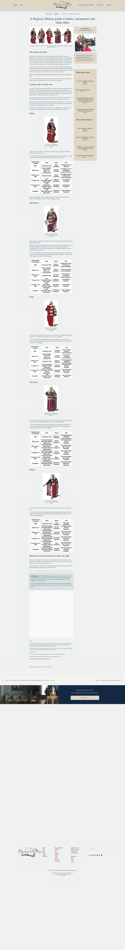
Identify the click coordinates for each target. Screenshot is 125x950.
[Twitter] (93, 855)
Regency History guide (34, 666)
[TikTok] (95, 855)
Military (56, 854)
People (56, 856)
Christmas (57, 859)
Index (72, 859)
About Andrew (74, 852)
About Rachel (74, 851)
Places (56, 857)
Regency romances (75, 849)
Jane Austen (57, 861)
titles (41, 666)
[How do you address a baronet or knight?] (85, 78)
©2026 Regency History (72, 870)
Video (72, 861)
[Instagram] (91, 855)
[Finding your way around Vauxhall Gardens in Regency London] (85, 144)
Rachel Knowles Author (86, 5)
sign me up (84, 697)
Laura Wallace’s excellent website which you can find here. (39, 658)
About (43, 852)
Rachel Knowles (76, 13)
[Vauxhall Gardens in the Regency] (84, 153)
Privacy (50, 870)
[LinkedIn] (99, 855)
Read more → (85, 84)
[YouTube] (97, 855)
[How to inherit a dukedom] (82, 87)
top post (50, 666)
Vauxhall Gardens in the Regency (84, 155)
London (56, 852)
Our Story (100, 5)
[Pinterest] (101, 855)
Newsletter (44, 856)
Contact (108, 5)
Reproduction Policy (63, 870)
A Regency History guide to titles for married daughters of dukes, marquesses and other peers (85, 99)
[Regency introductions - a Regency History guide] (85, 134)
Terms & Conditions (55, 870)
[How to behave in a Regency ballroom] (85, 126)
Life (56, 851)
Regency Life (49, 13)
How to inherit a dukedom (82, 90)
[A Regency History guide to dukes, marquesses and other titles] (85, 107)
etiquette (45, 666)
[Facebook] (89, 855)
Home (43, 849)
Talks (21, 5)
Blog (15, 5)
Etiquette (56, 13)
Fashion (56, 849)
